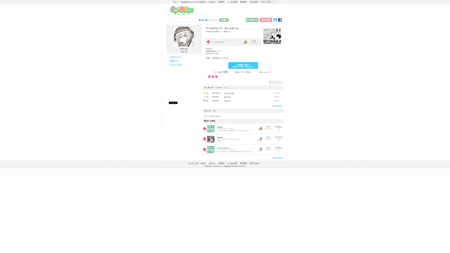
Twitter (275, 20)
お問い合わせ (254, 163)
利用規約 (221, 2)
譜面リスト (174, 61)
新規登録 (266, 20)
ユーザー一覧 (193, 163)
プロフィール (175, 57)
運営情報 (243, 163)
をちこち (227, 101)
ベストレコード (176, 64)
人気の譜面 (253, 2)
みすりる (227, 97)
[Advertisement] (241, 10)
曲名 (202, 20)
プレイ (175, 2)
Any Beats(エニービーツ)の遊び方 (193, 2)
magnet (220, 127)
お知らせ (212, 2)
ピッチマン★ (229, 93)
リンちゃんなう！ (223, 148)
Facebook (280, 20)
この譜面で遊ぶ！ (243, 66)
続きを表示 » (277, 106)
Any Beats (182, 10)
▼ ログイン (252, 20)
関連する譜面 (209, 121)
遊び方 (203, 163)
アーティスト (213, 20)
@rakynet (227, 166)
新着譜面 (243, 2)
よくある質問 (232, 2)
